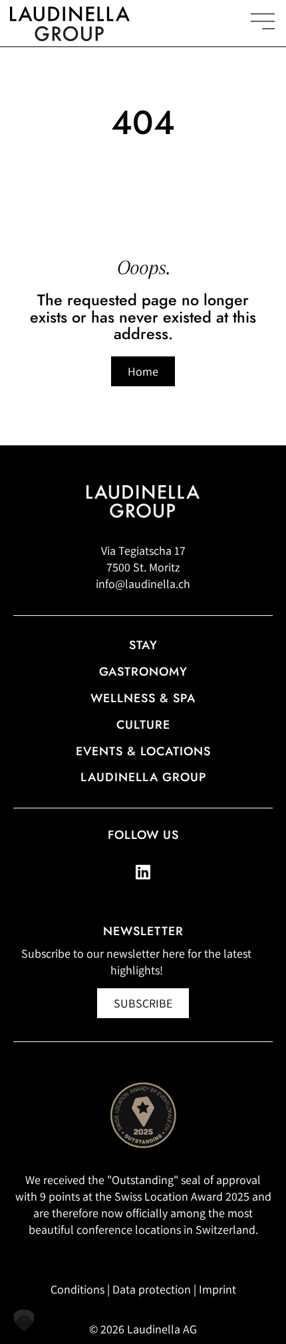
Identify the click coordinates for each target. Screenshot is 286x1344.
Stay (143, 645)
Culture (143, 724)
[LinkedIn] (143, 872)
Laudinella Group (143, 777)
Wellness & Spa (143, 698)
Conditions (77, 1289)
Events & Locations (143, 751)
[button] (24, 1320)
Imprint (217, 1289)
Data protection (151, 1289)
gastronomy (143, 671)
